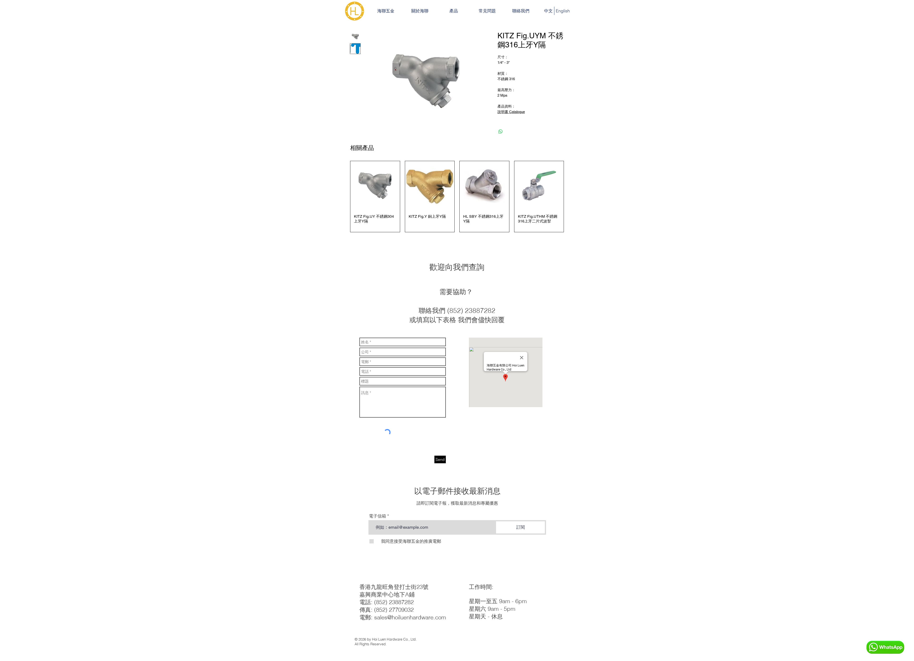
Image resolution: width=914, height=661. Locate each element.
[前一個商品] (343, 196)
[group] (457, 197)
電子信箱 (377, 516)
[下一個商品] (571, 196)
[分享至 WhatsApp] (500, 131)
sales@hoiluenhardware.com (410, 617)
